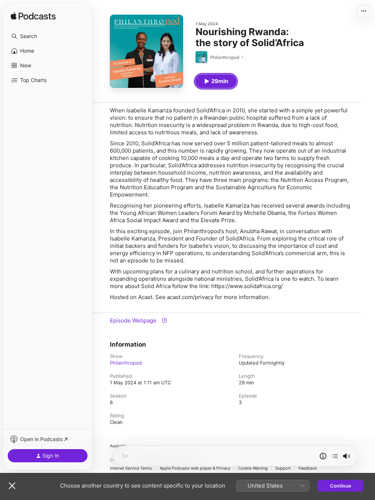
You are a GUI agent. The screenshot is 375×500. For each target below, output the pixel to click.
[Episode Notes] (323, 456)
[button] (47, 36)
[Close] (12, 485)
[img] (33, 16)
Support (283, 468)
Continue (340, 486)
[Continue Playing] (335, 456)
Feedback (307, 468)
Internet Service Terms (131, 468)
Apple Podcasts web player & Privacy (195, 468)
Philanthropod (126, 363)
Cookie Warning (253, 468)
